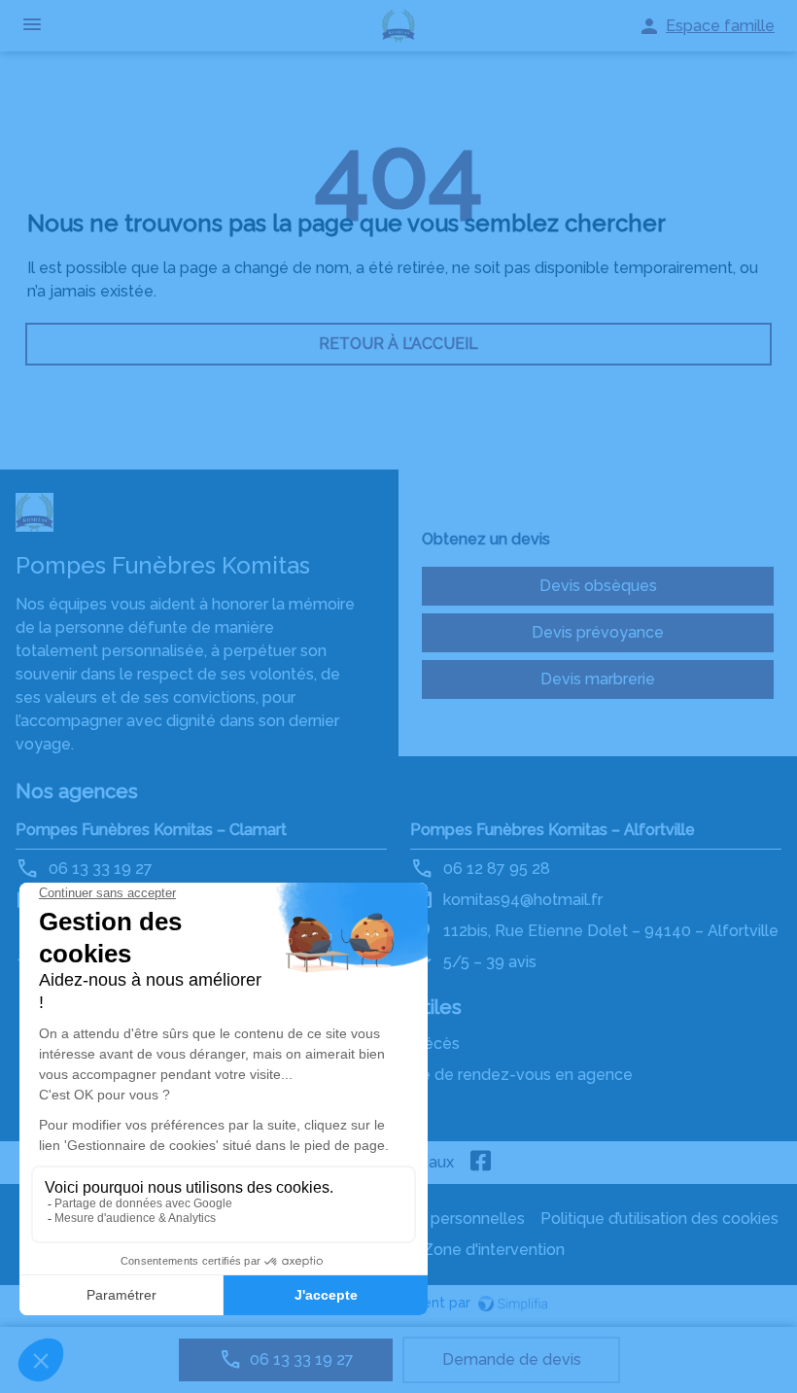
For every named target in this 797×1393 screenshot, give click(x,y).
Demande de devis (511, 1359)
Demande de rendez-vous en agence (495, 1074)
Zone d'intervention (494, 1249)
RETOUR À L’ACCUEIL (398, 343)
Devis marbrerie (597, 679)
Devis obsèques (598, 585)
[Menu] (32, 26)
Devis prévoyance (598, 632)
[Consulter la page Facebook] (481, 1162)
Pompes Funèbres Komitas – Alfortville (552, 829)
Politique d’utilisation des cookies (659, 1218)
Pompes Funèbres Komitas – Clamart (151, 829)
